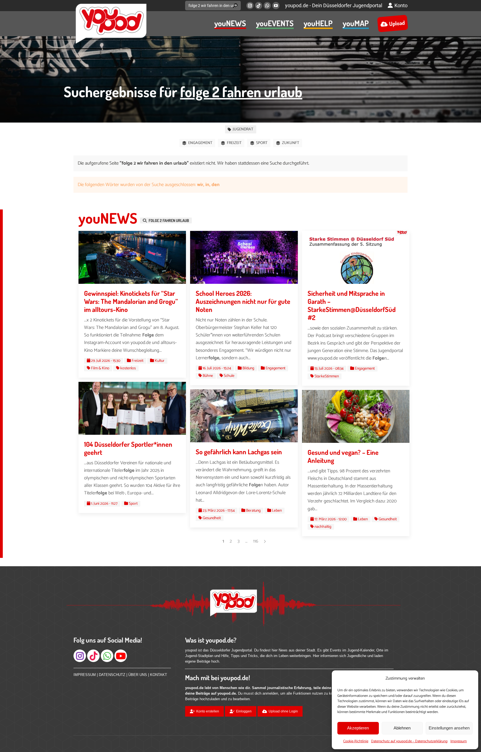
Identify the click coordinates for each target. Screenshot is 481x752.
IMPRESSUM (84, 675)
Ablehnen (402, 728)
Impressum (458, 741)
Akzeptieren (358, 728)
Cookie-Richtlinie (355, 741)
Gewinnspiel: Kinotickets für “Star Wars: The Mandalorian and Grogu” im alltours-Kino (131, 301)
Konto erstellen (207, 711)
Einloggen (244, 711)
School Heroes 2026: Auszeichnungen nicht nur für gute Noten (243, 301)
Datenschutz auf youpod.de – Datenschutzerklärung (409, 741)
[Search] (235, 5)
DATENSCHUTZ (112, 675)
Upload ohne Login (283, 711)
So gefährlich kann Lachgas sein (239, 451)
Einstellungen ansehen (449, 728)
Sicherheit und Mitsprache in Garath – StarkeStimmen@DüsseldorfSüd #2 (352, 305)
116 (255, 541)
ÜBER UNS (137, 675)
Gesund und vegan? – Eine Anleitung (343, 456)
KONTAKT (158, 675)
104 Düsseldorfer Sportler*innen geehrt (128, 448)
